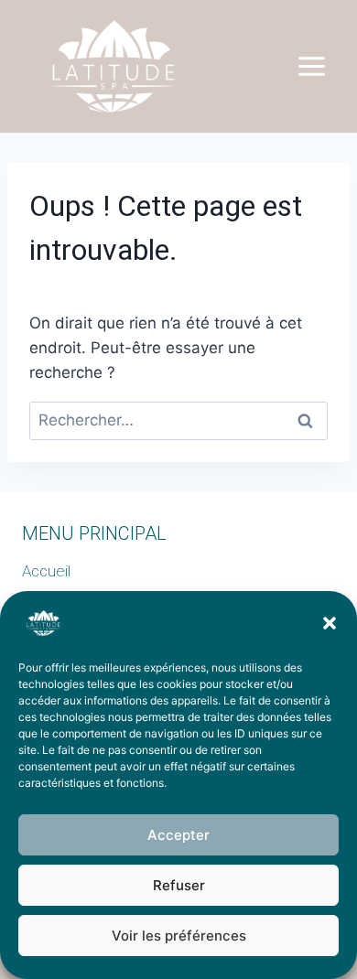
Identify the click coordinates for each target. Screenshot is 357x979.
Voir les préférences (179, 935)
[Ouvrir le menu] (311, 67)
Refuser (179, 885)
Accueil (46, 571)
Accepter (178, 835)
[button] (329, 623)
